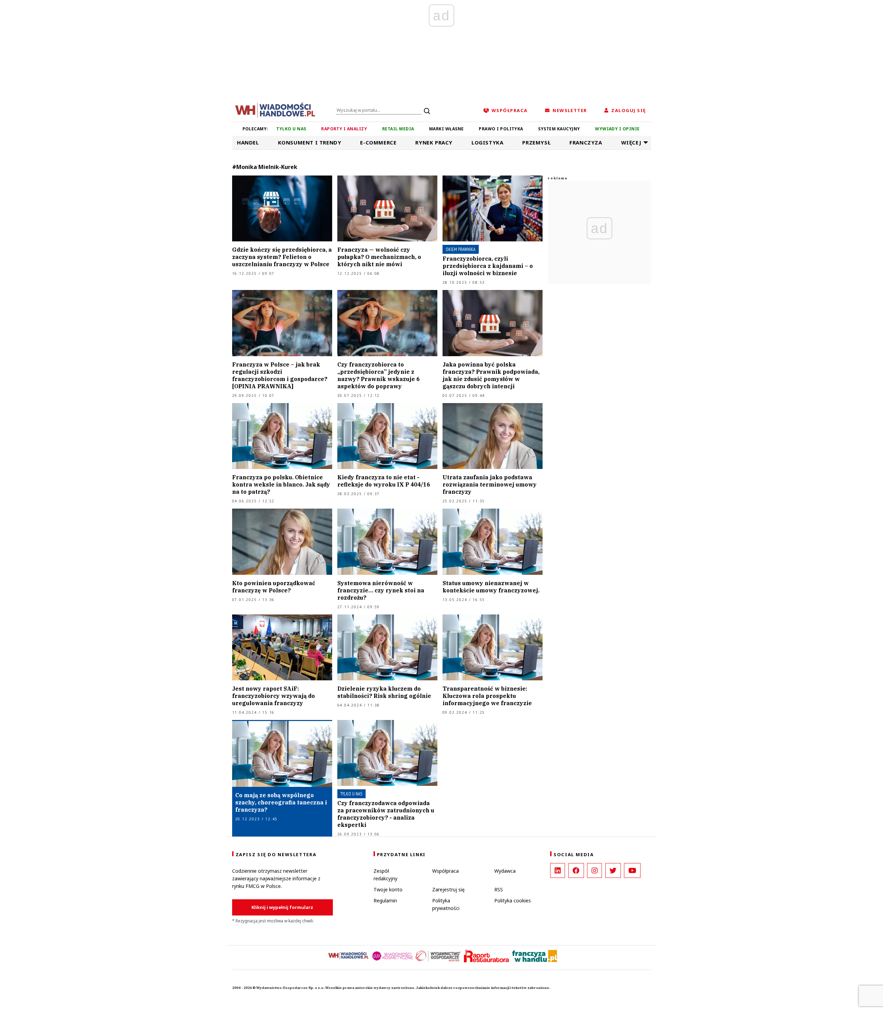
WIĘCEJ (631, 142)
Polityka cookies (512, 900)
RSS (498, 889)
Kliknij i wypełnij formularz (282, 907)
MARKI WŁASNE (446, 129)
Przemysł (536, 142)
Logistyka (487, 142)
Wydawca (505, 871)
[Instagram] (594, 870)
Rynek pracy (434, 142)
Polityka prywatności (445, 904)
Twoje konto (388, 889)
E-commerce (378, 142)
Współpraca (445, 871)
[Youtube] (632, 870)
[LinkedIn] (557, 870)
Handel (248, 142)
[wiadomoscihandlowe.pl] (275, 109)
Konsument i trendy (309, 142)
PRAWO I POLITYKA (501, 129)
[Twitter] (613, 870)
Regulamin (385, 900)
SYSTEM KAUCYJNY (559, 129)
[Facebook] (576, 870)
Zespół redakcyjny (385, 875)
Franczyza (585, 142)
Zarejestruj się (448, 889)
